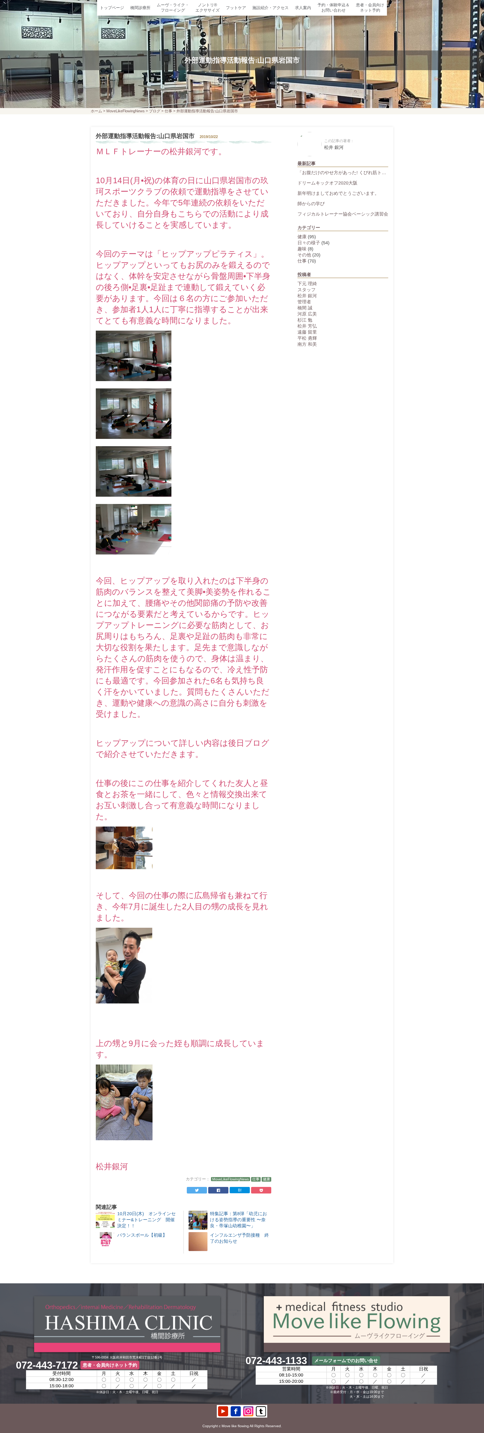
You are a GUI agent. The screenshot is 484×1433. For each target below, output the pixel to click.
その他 (304, 254)
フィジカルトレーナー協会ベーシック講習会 (342, 214)
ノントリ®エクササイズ (207, 7)
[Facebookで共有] (218, 1190)
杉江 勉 (304, 320)
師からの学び (311, 203)
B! (239, 1190)
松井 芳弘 (307, 326)
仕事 (168, 111)
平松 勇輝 (307, 338)
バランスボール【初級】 (142, 1235)
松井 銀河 (307, 295)
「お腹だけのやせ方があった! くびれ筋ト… (341, 172)
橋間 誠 (304, 307)
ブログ (154, 111)
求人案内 (303, 8)
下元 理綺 (307, 283)
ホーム (96, 111)
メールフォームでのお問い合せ (346, 1360)
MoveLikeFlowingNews (125, 111)
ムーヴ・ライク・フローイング (173, 7)
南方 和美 (307, 344)
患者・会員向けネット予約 (370, 7)
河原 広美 (307, 313)
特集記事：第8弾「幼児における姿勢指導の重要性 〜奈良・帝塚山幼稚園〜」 (238, 1219)
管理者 (304, 301)
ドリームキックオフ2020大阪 (327, 182)
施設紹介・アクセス (270, 8)
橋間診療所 (140, 8)
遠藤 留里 (307, 332)
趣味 (302, 248)
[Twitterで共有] (197, 1190)
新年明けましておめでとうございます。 (338, 193)
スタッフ (306, 289)
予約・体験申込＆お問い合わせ (333, 7)
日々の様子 (308, 242)
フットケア (236, 8)
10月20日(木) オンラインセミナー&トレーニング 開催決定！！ (146, 1219)
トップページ (112, 8)
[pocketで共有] (261, 1190)
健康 (266, 1179)
